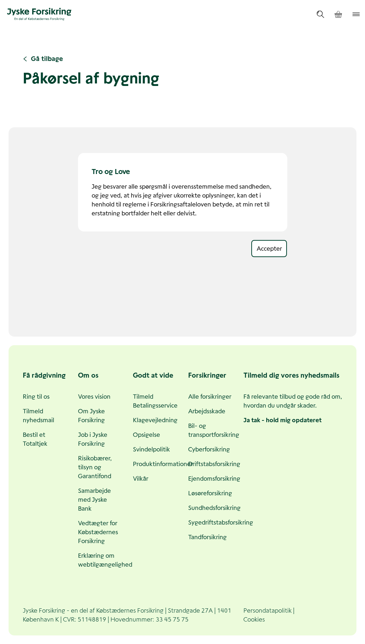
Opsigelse (146, 435)
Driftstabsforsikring (214, 464)
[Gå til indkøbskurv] (338, 14)
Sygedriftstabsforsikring (220, 522)
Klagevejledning (155, 420)
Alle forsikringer (209, 396)
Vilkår (140, 478)
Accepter (269, 248)
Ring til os (36, 396)
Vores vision (94, 396)
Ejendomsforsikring (214, 478)
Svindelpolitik (151, 449)
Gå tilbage (47, 59)
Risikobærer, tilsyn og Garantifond (95, 467)
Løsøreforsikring (210, 493)
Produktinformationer (163, 464)
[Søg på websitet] (320, 14)
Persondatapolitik (267, 610)
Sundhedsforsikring (214, 508)
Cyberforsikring (209, 449)
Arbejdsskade (206, 411)
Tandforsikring (207, 537)
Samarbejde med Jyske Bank (94, 499)
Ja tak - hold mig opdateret (282, 420)
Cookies (254, 619)
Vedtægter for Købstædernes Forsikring (98, 532)
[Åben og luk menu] (356, 14)
